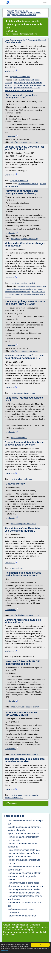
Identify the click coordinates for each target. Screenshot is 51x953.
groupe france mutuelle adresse (23, 833)
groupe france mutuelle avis (28, 184)
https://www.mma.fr (19, 437)
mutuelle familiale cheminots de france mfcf (32, 286)
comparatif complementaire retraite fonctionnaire (25, 897)
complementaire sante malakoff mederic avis (23, 838)
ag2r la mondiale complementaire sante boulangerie (24, 828)
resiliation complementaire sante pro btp (25, 822)
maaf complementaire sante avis (24, 850)
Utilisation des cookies (36, 927)
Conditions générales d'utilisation (21, 926)
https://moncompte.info (20, 77)
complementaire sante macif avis (24, 893)
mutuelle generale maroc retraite (24, 889)
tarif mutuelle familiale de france (23, 853)
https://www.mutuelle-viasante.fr (24, 754)
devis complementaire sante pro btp (25, 886)
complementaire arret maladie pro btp (24, 904)
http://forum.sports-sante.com (22, 393)
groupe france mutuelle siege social (27, 88)
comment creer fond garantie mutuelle (22, 878)
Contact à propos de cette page (19, 930)
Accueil (6, 925)
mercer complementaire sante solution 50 (22, 845)
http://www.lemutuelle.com (21, 479)
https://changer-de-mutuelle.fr (22, 283)
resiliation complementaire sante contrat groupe (24, 868)
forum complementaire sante (22, 916)
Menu (45, 3)
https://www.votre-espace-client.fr (25, 707)
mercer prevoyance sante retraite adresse (24, 861)
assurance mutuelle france (19, 90)
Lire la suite (10, 71)
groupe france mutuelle (19, 856)
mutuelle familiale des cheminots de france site (21, 289)
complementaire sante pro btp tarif (24, 873)
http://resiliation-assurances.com (25, 615)
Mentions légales (20, 925)
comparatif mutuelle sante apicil (23, 883)
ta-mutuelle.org (16, 568)
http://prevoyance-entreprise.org (24, 142)
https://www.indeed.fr (19, 180)
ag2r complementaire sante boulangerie (21, 911)
